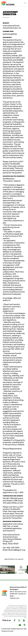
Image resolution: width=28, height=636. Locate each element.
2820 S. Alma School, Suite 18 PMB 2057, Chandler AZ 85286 (18, 594)
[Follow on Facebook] (15, 620)
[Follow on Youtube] (20, 625)
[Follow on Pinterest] (24, 625)
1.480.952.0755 (14, 598)
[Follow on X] (19, 620)
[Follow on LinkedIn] (24, 620)
